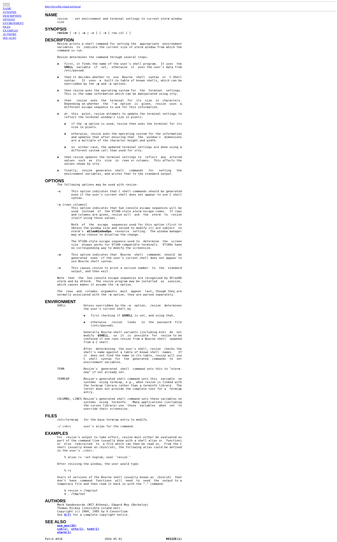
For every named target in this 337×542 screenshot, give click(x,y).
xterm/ (77, 6)
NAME (7, 8)
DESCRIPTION (12, 16)
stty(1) (77, 529)
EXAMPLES (10, 30)
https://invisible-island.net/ (59, 6)
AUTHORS (9, 34)
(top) (6, 4)
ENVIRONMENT (13, 23)
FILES (6, 27)
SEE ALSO (9, 38)
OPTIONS (9, 19)
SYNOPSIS (9, 12)
